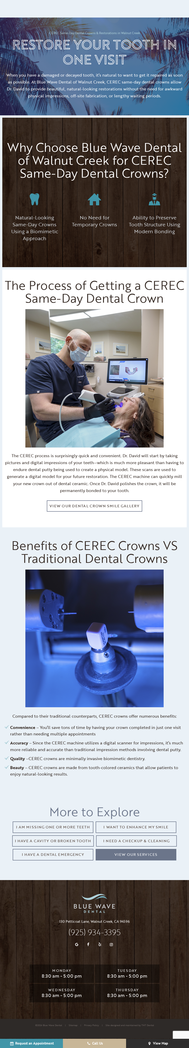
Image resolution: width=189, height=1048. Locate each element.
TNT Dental (148, 1025)
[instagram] (111, 944)
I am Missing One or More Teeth (53, 827)
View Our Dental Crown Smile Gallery (94, 506)
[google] (76, 944)
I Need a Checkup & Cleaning (136, 841)
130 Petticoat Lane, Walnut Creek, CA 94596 (94, 921)
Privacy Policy (91, 1025)
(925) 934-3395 (94, 932)
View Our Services (136, 854)
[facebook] (88, 944)
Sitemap (73, 1025)
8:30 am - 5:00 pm (62, 975)
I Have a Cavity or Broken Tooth (53, 841)
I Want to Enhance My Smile (135, 827)
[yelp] (99, 944)
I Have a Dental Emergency (53, 854)
